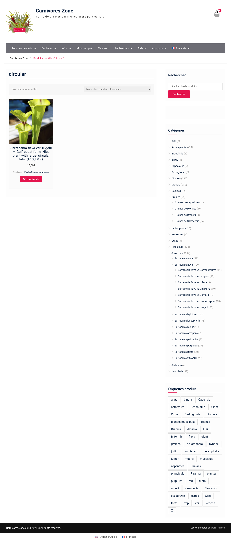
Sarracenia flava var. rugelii (193, 307)
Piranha (196, 473)
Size (208, 495)
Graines (175, 197)
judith (174, 451)
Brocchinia (177, 153)
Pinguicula (177, 246)
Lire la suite (33, 179)
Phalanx (196, 466)
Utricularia (177, 371)
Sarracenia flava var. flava (192, 282)
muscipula (206, 458)
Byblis (174, 159)
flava (192, 436)
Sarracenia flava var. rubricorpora (196, 301)
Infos (65, 48)
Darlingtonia (178, 172)
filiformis (176, 436)
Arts (173, 141)
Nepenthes (177, 234)
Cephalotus (177, 166)
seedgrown (178, 495)
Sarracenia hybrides (186, 314)
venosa (210, 503)
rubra (202, 481)
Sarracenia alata (184, 258)
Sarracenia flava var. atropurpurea (197, 269)
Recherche (179, 94)
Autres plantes (179, 147)
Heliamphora (178, 228)
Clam (214, 407)
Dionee (205, 421)
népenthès (177, 466)
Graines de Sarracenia (187, 221)
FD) (205, 429)
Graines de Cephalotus (187, 202)
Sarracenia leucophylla (187, 320)
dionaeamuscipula (183, 421)
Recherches (122, 48)
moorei (189, 458)
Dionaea (176, 178)
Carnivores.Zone (54, 11)
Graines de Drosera (185, 214)
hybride (214, 444)
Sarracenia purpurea (186, 345)
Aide (140, 48)
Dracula (176, 429)
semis (195, 495)
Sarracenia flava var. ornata (193, 294)
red (191, 481)
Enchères (47, 48)
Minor (174, 458)
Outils (174, 240)
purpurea (176, 481)
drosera (192, 429)
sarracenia (192, 488)
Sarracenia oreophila (186, 333)
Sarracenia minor (184, 327)
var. (197, 503)
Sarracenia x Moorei (186, 358)
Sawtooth (211, 488)
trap (186, 503)
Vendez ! (103, 48)
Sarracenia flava (184, 264)
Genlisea (176, 190)
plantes (211, 473)
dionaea (212, 414)
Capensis (204, 399)
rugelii (175, 488)
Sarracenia (177, 253)
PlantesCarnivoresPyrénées (36, 172)
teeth (174, 503)
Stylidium (176, 365)
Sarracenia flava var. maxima (194, 288)
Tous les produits (22, 48)
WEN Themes (218, 527)
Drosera (175, 184)
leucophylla (211, 451)
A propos (157, 48)
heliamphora (195, 444)
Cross (174, 414)
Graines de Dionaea (185, 208)
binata (188, 399)
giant (204, 436)
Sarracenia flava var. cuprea (193, 276)
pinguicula (177, 473)
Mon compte (84, 48)
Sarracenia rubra (184, 351)
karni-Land (191, 451)
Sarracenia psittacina (187, 339)
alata (174, 399)
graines (175, 444)
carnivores (177, 407)
